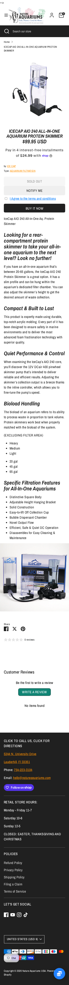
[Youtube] (12, 914)
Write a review (34, 692)
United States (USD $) (22, 939)
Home (7, 42)
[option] (34, 89)
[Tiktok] (25, 914)
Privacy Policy (13, 870)
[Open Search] (6, 31)
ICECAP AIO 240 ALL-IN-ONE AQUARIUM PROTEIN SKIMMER (30, 48)
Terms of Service (15, 891)
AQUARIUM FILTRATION (23, 170)
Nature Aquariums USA (34, 971)
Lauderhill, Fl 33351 (17, 761)
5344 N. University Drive (20, 754)
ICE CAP (11, 166)
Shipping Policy (14, 877)
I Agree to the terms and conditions (33, 198)
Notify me (34, 190)
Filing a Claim (13, 884)
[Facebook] (6, 914)
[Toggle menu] (4, 15)
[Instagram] (19, 914)
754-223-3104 (23, 769)
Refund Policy (13, 862)
